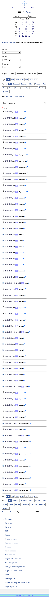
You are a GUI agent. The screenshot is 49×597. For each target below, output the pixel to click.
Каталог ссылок (11, 543)
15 (26, 29)
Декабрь (6, 92)
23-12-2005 (8, 411)
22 (29, 29)
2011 (35, 80)
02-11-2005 (8, 222)
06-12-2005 (8, 289)
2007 (17, 80)
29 (33, 29)
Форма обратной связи (14, 571)
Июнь (5, 88)
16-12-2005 (8, 362)
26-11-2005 (8, 277)
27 (33, 24)
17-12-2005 (8, 374)
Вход (7, 575)
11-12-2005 (8, 314)
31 (33, 33)
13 (26, 24)
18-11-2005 (8, 253)
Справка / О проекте (13, 559)
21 (29, 27)
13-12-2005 (8, 338)
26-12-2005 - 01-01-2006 (13, 435)
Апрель (38, 84)
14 (26, 27)
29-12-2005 (8, 466)
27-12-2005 (8, 441)
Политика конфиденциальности (17, 583)
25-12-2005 (8, 417)
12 (26, 22)
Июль (11, 88)
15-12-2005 (8, 350)
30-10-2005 (8, 210)
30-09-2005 (8, 179)
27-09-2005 (8, 161)
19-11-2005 (8, 259)
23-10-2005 (8, 204)
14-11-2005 (8, 228)
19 (29, 22)
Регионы (8, 523)
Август (17, 88)
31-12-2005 (8, 490)
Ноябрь (42, 88)
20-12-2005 (8, 393)
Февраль (24, 84)
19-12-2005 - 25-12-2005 (13, 386)
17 (26, 33)
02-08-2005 (8, 130)
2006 (12, 80)
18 (26, 36)
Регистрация (10, 579)
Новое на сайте (11, 539)
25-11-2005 (8, 271)
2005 (7, 80)
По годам (8, 519)
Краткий (9, 96)
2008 (21, 80)
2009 (26, 80)
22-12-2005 (8, 405)
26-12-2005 (8, 423)
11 (23, 36)
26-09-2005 (8, 155)
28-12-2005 (8, 454)
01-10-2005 (8, 186)
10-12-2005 (8, 308)
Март (31, 84)
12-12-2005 (8, 320)
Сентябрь (25, 88)
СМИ (7, 531)
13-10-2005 (8, 198)
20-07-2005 (8, 124)
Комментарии (10, 551)
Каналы (12, 42)
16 (26, 31)
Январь (16, 84)
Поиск (28, 12)
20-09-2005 (8, 149)
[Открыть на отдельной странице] (25, 112)
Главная (5, 42)
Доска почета (10, 555)
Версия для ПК (11, 587)
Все (10, 84)
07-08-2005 (8, 136)
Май (44, 84)
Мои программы (11, 563)
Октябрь (34, 88)
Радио (7, 535)
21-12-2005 (8, 399)
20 (29, 24)
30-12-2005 (8, 478)
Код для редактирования (15, 567)
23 (29, 31)
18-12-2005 (8, 380)
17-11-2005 (8, 247)
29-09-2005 (8, 173)
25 (29, 36)
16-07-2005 (8, 118)
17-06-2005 (8, 112)
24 (29, 33)
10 (23, 33)
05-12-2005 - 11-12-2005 (13, 283)
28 (33, 27)
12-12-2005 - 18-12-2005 (13, 332)
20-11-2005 (8, 265)
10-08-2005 (8, 142)
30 (33, 31)
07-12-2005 (8, 295)
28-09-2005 (8, 167)
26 (33, 22)
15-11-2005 (8, 234)
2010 (31, 80)
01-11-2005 (8, 216)
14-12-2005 (8, 344)
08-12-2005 (8, 301)
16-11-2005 (8, 241)
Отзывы (8, 547)
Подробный (19, 96)
